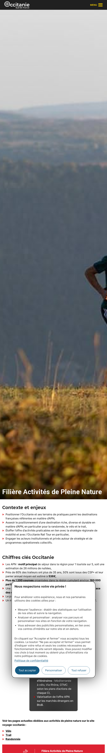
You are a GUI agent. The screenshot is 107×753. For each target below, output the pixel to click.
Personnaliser (53, 670)
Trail (8, 735)
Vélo (8, 731)
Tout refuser (78, 670)
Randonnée (13, 739)
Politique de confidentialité (31, 660)
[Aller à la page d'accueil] (16, 4)
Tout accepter (27, 670)
